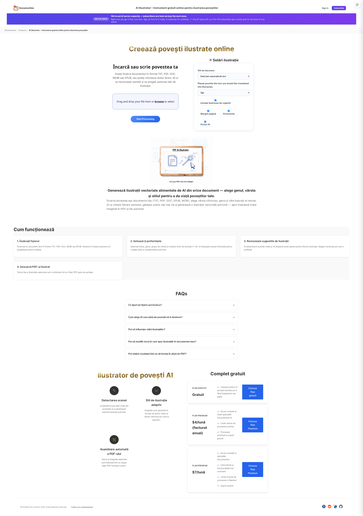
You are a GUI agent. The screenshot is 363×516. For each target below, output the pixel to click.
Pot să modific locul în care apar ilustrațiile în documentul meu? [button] (181, 341)
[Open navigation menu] (357, 5)
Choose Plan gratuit (252, 392)
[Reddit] (329, 507)
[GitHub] (341, 507)
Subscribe (339, 8)
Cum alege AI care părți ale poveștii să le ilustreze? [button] (181, 317)
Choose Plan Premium (253, 425)
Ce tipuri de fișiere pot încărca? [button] (181, 305)
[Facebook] (324, 507)
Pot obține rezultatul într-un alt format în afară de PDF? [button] (181, 353)
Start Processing (145, 119)
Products (23, 30)
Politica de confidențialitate (82, 507)
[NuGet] (335, 507)
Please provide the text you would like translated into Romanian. (223, 85)
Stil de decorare (206, 70)
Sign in (325, 8)
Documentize (10, 30)
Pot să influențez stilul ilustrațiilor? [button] (181, 329)
